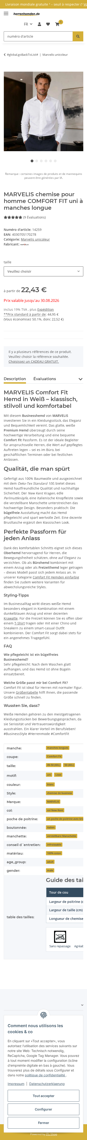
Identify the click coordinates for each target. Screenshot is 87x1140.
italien (51, 827)
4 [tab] (46, 161)
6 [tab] (55, 161)
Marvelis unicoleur (35, 239)
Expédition (45, 309)
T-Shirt (19, 623)
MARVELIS (53, 801)
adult (50, 861)
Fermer (43, 1123)
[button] (39, 24)
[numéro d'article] (78, 36)
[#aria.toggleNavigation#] (6, 11)
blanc (50, 784)
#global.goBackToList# (22, 54)
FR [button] (26, 24)
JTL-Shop (51, 1134)
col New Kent (55, 810)
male (50, 870)
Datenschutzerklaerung (47, 1084)
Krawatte (11, 618)
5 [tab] (50, 161)
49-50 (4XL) (53, 765)
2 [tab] (36, 161)
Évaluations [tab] (44, 379)
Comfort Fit (54, 756)
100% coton (54, 853)
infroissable (54, 844)
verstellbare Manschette (61, 836)
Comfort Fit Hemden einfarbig (56, 577)
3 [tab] (41, 161)
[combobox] (43, 271)
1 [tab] (32, 161)
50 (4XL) (69, 765)
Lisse (58, 774)
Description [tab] (15, 379)
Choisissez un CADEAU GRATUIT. (34, 361)
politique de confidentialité (45, 1075)
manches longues (57, 747)
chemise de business (59, 793)
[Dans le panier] (7, 69)
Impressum (16, 1084)
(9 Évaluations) (34, 217)
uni (49, 774)
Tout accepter (44, 1096)
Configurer (43, 1109)
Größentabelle (27, 692)
